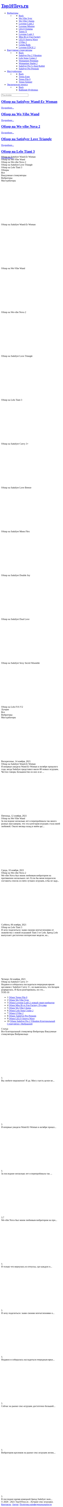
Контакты (6, 1504)
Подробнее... (7, 108)
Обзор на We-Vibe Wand (20, 114)
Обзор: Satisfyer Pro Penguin (22, 1016)
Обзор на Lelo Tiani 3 (18, 151)
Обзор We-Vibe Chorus (20, 1008)
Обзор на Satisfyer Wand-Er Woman (29, 101)
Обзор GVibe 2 (16, 1013)
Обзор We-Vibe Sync (19, 1000)
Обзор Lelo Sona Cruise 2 (21, 1010)
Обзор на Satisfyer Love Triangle (26, 139)
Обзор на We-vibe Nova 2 (20, 126)
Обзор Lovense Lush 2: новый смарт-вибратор (32, 1002)
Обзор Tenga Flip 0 (18, 997)
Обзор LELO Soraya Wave (22, 1018)
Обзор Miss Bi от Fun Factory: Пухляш (28, 1005)
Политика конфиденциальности (36, 1504)
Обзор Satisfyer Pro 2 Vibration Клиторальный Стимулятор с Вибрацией (31, 1022)
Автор (15, 1504)
